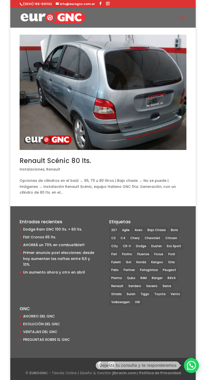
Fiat (114, 254)
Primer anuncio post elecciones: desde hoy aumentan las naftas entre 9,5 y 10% (58, 258)
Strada (116, 294)
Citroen (171, 238)
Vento (175, 294)
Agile (126, 230)
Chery (135, 238)
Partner (129, 270)
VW (137, 302)
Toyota (160, 294)
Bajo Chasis (156, 230)
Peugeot (169, 270)
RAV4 (172, 278)
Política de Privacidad (160, 372)
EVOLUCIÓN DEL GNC (41, 324)
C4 (123, 238)
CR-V (127, 246)
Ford (171, 254)
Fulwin (116, 262)
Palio (115, 270)
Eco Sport (174, 246)
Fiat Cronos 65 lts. (39, 237)
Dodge (141, 246)
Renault (53, 169)
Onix (171, 262)
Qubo (131, 278)
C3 (113, 238)
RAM (143, 278)
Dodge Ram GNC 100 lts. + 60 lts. (52, 229)
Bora (174, 230)
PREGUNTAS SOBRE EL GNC (46, 339)
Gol (128, 262)
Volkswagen (120, 302)
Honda (141, 262)
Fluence (143, 254)
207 (114, 230)
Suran (131, 294)
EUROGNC (38, 372)
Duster (156, 246)
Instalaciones (32, 169)
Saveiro (152, 286)
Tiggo (144, 294)
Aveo (138, 230)
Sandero (134, 286)
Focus (158, 254)
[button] (191, 365)
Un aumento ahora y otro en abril (54, 272)
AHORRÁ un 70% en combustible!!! (54, 244)
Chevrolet (152, 238)
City (114, 246)
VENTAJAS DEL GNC (40, 331)
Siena (167, 286)
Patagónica (149, 270)
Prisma (116, 278)
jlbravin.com (124, 372)
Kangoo (157, 262)
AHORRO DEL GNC (39, 316)
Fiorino (127, 254)
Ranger (157, 278)
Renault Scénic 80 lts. (55, 160)
